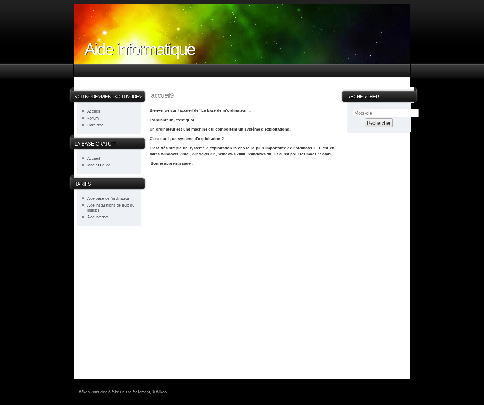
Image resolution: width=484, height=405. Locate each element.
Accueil (93, 111)
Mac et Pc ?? (98, 165)
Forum (93, 118)
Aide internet (97, 217)
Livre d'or (95, 125)
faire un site (121, 392)
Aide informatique (139, 49)
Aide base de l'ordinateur (108, 198)
